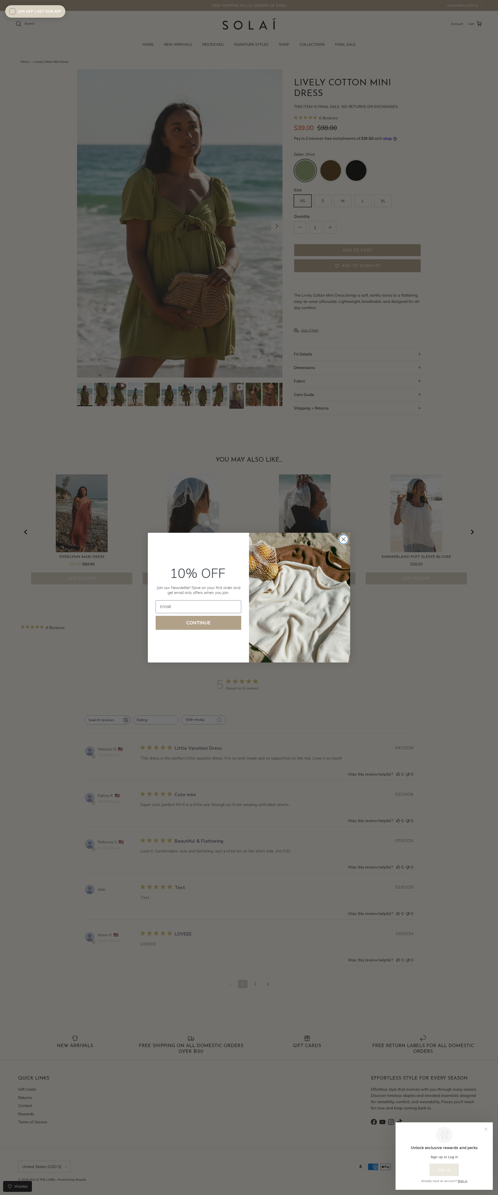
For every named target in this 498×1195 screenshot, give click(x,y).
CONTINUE (198, 623)
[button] (35, 11)
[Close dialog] (343, 539)
